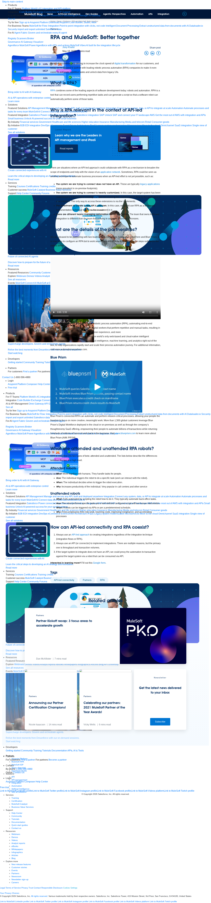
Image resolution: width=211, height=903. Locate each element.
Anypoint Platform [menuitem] (17, 384)
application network (110, 172)
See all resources (17, 279)
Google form (99, 563)
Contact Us (7, 377)
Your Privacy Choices (9, 893)
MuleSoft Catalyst (19, 804)
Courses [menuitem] (21, 186)
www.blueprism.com (125, 433)
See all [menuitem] (11, 19)
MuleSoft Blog (33, 14)
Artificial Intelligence (69, 14)
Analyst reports (18, 843)
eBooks (14, 846)
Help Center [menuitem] (20, 581)
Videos (14, 840)
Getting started (15, 362)
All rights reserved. (39, 896)
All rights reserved (121, 794)
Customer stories (19, 867)
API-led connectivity (64, 580)
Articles (14, 855)
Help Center (16, 813)
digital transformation (125, 63)
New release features (21, 864)
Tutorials (46, 750)
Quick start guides (19, 825)
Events (14, 870)
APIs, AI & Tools (75, 750)
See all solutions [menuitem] (16, 132)
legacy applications (150, 184)
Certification (16, 801)
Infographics (17, 852)
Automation (137, 14)
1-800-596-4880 (24, 769)
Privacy (24, 888)
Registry (12, 38)
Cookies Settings (70, 888)
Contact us (16, 828)
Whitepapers (17, 849)
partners (87, 580)
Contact (37, 888)
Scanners (22, 38)
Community (27, 750)
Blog (13, 858)
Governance (14, 42)
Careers (15, 882)
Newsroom (16, 876)
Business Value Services (22, 807)
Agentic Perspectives (114, 14)
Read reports (66, 148)
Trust (31, 888)
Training (37, 750)
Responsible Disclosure (52, 888)
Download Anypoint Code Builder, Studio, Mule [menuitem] (72, 22)
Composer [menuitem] (30, 781)
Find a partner (28, 760)
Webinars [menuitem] (21, 276)
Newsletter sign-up (19, 879)
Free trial (12, 387)
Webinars (15, 834)
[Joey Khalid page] (54, 50)
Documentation (59, 750)
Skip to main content (12, 1)
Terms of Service (13, 888)
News (50, 14)
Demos (14, 837)
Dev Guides (92, 14)
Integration (163, 14)
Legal (2, 888)
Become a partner (58, 760)
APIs (150, 14)
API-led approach (80, 534)
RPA (52, 90)
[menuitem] (46, 8)
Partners (54, 29)
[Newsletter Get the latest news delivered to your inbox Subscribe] (160, 729)
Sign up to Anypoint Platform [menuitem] (33, 22)
